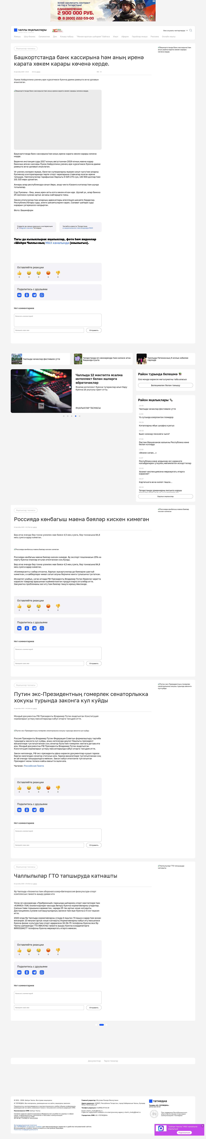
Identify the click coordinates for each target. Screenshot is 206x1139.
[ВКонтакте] (19, 295)
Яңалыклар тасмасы (25, 48)
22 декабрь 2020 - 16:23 (21, 71)
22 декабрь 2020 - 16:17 (21, 527)
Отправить (93, 330)
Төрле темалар (111, 1061)
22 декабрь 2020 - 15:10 (21, 883)
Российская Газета (34, 765)
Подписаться (184, 1133)
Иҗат (115, 36)
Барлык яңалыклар (166, 496)
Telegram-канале (26, 228)
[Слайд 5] (79, 416)
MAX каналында (57, 243)
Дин (55, 36)
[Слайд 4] (75, 416)
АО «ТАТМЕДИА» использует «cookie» (28, 1126)
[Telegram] (34, 295)
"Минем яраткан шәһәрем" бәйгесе (93, 36)
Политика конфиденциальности (26, 1129)
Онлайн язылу (168, 36)
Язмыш (17, 36)
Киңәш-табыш (66, 36)
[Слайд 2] (67, 416)
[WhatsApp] (42, 295)
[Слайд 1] (63, 416)
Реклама (155, 36)
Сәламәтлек (44, 36)
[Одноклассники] (27, 295)
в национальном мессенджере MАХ (78, 228)
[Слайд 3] (71, 416)
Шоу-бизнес (29, 36)
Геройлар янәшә (139, 36)
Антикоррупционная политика (25, 1125)
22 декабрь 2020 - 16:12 (21, 708)
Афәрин (125, 36)
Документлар (94, 1061)
